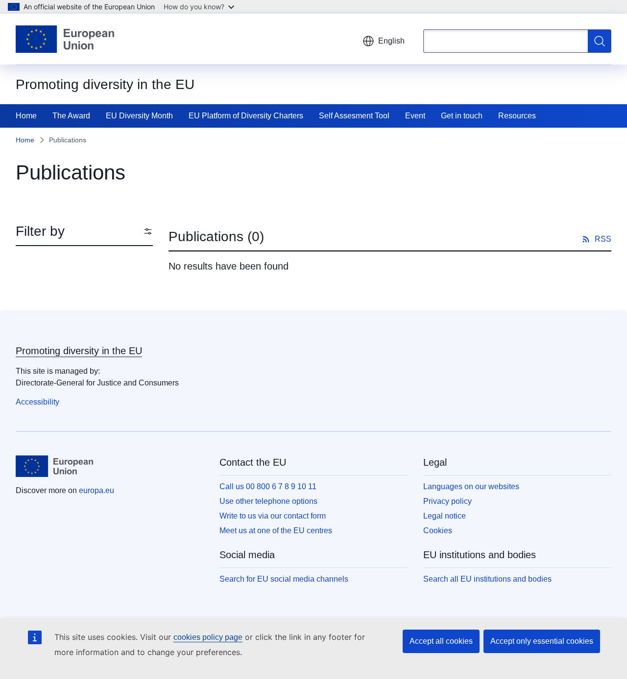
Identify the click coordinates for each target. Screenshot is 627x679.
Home (26, 116)
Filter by (40, 231)
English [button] (391, 41)
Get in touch (461, 116)
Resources (517, 116)
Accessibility (37, 402)
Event (415, 116)
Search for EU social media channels (283, 579)
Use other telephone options (268, 501)
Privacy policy (447, 501)
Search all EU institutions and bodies (487, 579)
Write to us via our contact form (272, 516)
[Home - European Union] (65, 39)
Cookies (437, 530)
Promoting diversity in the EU (79, 350)
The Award (71, 116)
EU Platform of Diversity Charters (246, 116)
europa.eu (96, 490)
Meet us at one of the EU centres (275, 530)
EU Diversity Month (139, 116)
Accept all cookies (441, 641)
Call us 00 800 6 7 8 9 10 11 (267, 486)
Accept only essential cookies (541, 641)
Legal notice (444, 516)
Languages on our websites (471, 486)
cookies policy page (207, 637)
